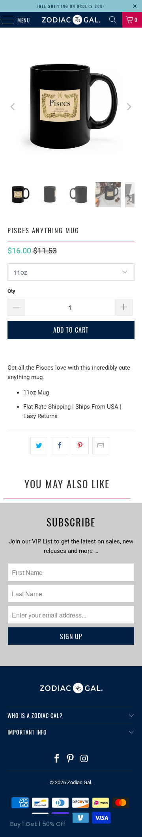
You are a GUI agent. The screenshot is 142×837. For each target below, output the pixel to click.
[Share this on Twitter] (38, 445)
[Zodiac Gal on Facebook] (57, 759)
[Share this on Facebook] (59, 445)
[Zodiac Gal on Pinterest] (71, 759)
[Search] (112, 20)
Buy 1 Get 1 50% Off (37, 824)
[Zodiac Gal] (71, 20)
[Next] (128, 106)
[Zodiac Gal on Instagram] (84, 759)
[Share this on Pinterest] (80, 445)
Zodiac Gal (79, 782)
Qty (11, 291)
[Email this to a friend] (100, 445)
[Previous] (13, 106)
